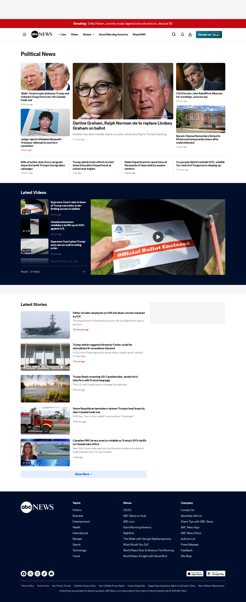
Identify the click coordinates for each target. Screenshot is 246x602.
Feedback (186, 550)
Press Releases (189, 544)
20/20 (127, 510)
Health (76, 527)
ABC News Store (191, 533)
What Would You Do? (136, 544)
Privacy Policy (28, 586)
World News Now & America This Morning (148, 550)
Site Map (186, 556)
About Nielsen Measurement (211, 586)
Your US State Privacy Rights (112, 586)
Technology (79, 550)
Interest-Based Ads (136, 586)
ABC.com (129, 521)
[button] (24, 34)
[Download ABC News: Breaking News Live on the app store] (195, 573)
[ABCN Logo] (41, 34)
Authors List (188, 538)
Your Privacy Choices (61, 586)
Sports (76, 544)
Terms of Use (43, 586)
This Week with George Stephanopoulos (147, 538)
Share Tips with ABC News (197, 521)
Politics (77, 510)
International (80, 533)
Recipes (77, 538)
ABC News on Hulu (134, 515)
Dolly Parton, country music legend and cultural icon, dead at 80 (123, 23)
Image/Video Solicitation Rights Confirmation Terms (171, 586)
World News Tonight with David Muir (145, 556)
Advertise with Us (191, 515)
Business (78, 515)
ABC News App (190, 527)
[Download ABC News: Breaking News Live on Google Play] (215, 573)
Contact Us (187, 510)
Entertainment (81, 521)
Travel (76, 556)
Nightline (128, 533)
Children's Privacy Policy (85, 586)
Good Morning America (137, 527)
